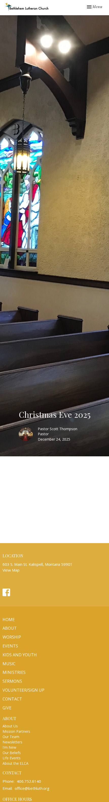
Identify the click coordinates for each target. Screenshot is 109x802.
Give (7, 708)
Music (9, 663)
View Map (11, 570)
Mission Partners (16, 731)
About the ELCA (15, 763)
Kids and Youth (20, 655)
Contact (12, 699)
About (10, 628)
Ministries (14, 672)
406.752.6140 (29, 781)
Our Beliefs (12, 752)
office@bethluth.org (32, 788)
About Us (10, 726)
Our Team (11, 736)
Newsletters (12, 742)
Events (10, 646)
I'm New (9, 747)
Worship (12, 637)
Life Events (12, 758)
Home (9, 619)
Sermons (12, 681)
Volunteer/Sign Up (23, 690)
